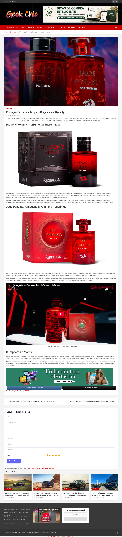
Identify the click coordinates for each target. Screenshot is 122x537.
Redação (16, 115)
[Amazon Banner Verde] (59, 369)
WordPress (54, 532)
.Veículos (81, 27)
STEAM (23, 523)
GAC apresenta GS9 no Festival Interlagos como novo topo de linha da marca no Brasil (17, 495)
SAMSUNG (23, 519)
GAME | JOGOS (19, 391)
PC (11, 519)
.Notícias (61, 27)
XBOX (27, 523)
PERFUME (26, 391)
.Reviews (71, 27)
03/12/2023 (9, 115)
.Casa (23, 27)
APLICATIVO (7, 509)
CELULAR (13, 509)
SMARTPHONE (7, 523)
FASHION (11, 391)
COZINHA (18, 509)
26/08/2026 (8, 498)
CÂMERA (23, 509)
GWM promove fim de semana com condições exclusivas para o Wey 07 (75, 495)
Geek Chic (17, 532)
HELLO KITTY (17, 516)
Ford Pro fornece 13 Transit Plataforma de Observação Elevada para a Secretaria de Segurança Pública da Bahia (103, 496)
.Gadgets (40, 27)
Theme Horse (33, 532)
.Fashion (31, 27)
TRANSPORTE (11, 472)
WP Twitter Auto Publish (53, 536)
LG (26, 516)
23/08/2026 (37, 498)
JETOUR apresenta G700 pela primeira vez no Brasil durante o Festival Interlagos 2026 (46, 495)
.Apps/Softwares (11, 27)
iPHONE (23, 516)
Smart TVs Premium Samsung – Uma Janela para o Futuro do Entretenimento (31, 401)
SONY (13, 523)
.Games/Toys (50, 27)
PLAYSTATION (16, 519)
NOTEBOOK (7, 519)
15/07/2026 (66, 498)
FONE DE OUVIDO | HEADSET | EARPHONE (18, 512)
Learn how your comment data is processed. (41, 468)
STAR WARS (18, 523)
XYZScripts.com (70, 536)
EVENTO (28, 509)
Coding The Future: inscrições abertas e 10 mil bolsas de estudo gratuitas (92, 401)
